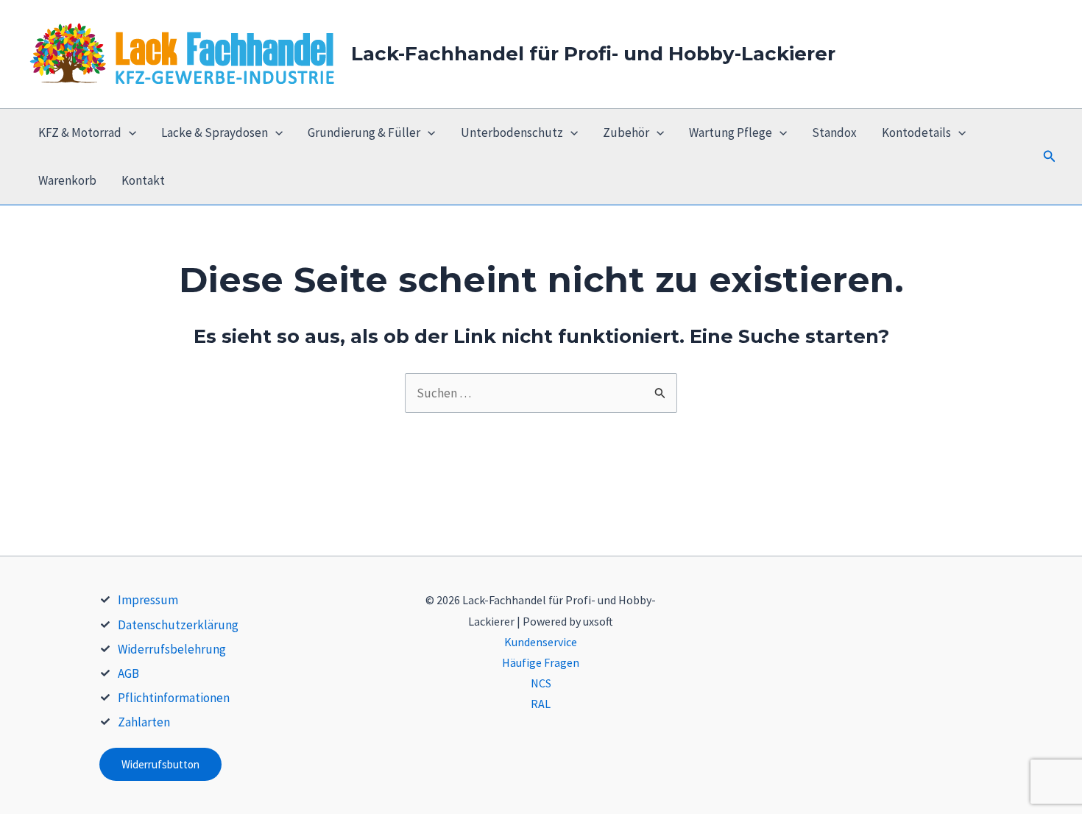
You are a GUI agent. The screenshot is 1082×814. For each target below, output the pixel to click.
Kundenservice (540, 641)
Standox (834, 132)
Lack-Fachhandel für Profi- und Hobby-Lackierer (593, 54)
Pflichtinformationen (174, 698)
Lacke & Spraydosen (214, 132)
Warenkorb (67, 180)
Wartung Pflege (730, 132)
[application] (128, 133)
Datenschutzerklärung (178, 625)
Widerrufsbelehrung (172, 649)
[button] (1049, 156)
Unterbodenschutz (512, 132)
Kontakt (143, 180)
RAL (541, 703)
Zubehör (626, 132)
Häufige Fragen (540, 662)
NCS (541, 683)
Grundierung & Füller (364, 132)
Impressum (148, 600)
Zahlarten (144, 722)
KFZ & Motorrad (79, 132)
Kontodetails (916, 132)
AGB (128, 673)
